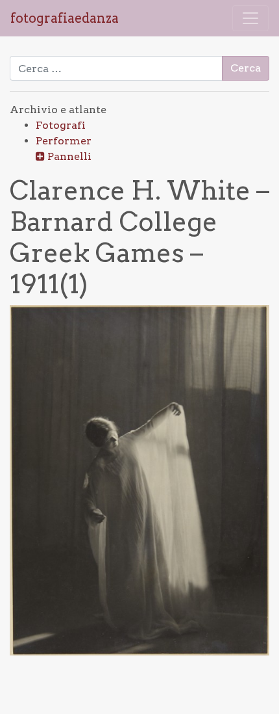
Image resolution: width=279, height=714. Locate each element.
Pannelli (69, 156)
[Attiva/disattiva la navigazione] (250, 18)
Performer (63, 141)
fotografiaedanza (64, 18)
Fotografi (61, 125)
